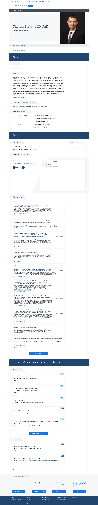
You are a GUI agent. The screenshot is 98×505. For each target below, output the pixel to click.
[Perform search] (85, 1)
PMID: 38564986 (23, 344)
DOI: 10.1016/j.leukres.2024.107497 (32, 344)
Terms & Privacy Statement (16, 499)
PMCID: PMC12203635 (38, 242)
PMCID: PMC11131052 (41, 331)
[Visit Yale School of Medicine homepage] (21, 477)
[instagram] (79, 483)
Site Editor (28, 497)
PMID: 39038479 (21, 320)
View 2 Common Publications (52, 166)
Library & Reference (45, 499)
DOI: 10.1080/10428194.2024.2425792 (50, 274)
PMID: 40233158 (48, 256)
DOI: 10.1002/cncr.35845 (18, 257)
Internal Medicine (23, 106)
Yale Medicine (30, 106)
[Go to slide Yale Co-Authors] (17, 167)
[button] (49, 10)
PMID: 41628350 (19, 211)
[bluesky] (74, 483)
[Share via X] (13, 50)
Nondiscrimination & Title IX (61, 497)
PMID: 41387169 (52, 226)
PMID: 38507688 (34, 331)
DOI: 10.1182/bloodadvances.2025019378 (38, 211)
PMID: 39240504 (21, 303)
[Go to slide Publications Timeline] (18, 167)
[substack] (85, 483)
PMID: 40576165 (31, 242)
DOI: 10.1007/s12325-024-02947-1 (38, 303)
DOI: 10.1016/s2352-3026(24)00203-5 (30, 320)
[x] (74, 486)
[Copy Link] (84, 57)
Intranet (13, 497)
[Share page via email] (22, 50)
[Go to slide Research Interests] (14, 167)
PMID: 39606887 (40, 274)
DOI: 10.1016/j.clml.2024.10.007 (25, 289)
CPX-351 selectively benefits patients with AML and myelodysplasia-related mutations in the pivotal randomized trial (31, 205)
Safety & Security (74, 497)
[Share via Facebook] (15, 50)
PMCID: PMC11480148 (28, 303)
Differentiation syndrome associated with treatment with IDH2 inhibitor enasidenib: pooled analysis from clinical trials (31, 326)
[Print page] (24, 50)
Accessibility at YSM (45, 497)
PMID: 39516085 (17, 289)
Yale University (29, 499)
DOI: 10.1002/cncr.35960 (46, 242)
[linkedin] (82, 483)
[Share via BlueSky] (20, 50)
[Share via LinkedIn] (17, 50)
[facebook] (77, 483)
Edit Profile (15, 469)
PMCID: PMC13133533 (26, 211)
